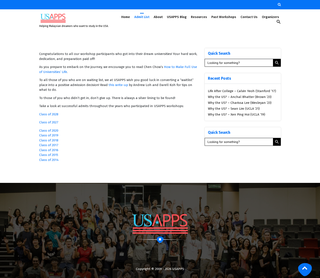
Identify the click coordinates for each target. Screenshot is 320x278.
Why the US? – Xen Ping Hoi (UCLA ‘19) (236, 114)
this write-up (118, 85)
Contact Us (249, 17)
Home (125, 17)
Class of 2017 (48, 145)
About (158, 17)
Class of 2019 (48, 135)
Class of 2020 (48, 130)
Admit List (141, 17)
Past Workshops (223, 17)
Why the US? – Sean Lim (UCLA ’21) (234, 109)
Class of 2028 (48, 114)
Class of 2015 (48, 155)
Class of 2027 (48, 122)
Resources (199, 17)
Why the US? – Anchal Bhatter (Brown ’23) (239, 97)
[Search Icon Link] (278, 23)
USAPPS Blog (177, 17)
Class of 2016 (48, 150)
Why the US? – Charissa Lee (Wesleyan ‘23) (239, 103)
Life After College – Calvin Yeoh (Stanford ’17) (242, 91)
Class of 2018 (48, 140)
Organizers (270, 17)
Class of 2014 (49, 160)
